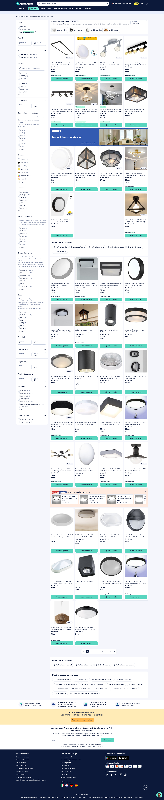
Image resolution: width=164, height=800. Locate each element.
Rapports (130, 797)
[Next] (145, 491)
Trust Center (82, 797)
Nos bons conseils (66, 757)
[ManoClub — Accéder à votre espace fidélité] (136, 4)
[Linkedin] (107, 774)
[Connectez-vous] (142, 4)
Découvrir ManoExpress (68, 777)
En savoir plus (100, 746)
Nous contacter (21, 765)
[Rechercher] (39, 3)
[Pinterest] (116, 774)
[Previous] (143, 491)
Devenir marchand (22, 771)
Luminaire (24, 16)
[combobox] (138, 22)
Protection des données (68, 797)
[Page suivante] (114, 651)
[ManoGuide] (159, 795)
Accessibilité (139, 797)
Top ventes (64, 774)
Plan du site (43, 797)
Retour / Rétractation (23, 760)
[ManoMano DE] (71, 785)
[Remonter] (145, 787)
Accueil (18, 16)
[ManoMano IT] (62, 785)
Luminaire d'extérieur (34, 16)
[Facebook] (111, 774)
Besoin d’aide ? (21, 763)
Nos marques (65, 765)
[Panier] (146, 4)
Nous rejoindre (21, 774)
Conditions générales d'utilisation (99, 797)
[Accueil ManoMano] (25, 4)
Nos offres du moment (68, 768)
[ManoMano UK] (66, 785)
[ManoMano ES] (76, 785)
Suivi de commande (22, 757)
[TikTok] (125, 774)
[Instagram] (120, 774)
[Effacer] (107, 3)
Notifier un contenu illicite (24, 768)
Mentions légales (53, 797)
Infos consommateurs (118, 797)
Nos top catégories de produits (71, 760)
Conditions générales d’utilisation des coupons (31, 780)
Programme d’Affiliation (23, 777)
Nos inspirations (66, 771)
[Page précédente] (83, 651)
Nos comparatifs (66, 763)
